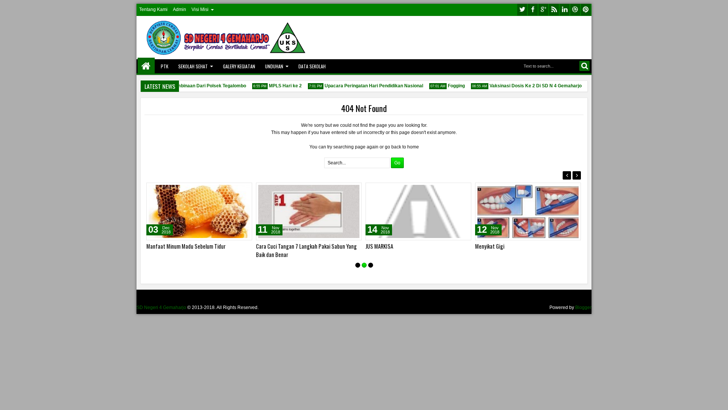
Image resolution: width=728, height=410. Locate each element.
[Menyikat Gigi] (528, 211)
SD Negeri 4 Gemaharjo (161, 307)
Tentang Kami (153, 9)
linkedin (565, 10)
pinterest (586, 10)
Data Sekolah (312, 66)
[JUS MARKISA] (418, 211)
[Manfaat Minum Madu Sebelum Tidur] (199, 211)
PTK (164, 66)
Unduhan (274, 66)
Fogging (453, 85)
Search (584, 66)
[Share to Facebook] (227, 190)
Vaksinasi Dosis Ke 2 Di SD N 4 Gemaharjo (532, 85)
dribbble (575, 10)
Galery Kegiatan (239, 66)
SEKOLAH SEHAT (193, 66)
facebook (533, 10)
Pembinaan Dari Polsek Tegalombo (205, 85)
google (543, 10)
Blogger (583, 307)
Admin (179, 9)
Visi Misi (200, 9)
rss (554, 10)
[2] (364, 265)
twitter (522, 10)
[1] (357, 265)
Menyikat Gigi (489, 246)
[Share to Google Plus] (244, 190)
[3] (370, 265)
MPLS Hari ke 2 (282, 85)
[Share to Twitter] (235, 190)
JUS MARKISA (379, 246)
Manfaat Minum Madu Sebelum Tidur (186, 246)
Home (146, 66)
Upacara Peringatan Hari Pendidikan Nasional (371, 85)
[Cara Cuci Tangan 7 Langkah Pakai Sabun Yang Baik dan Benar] (308, 211)
